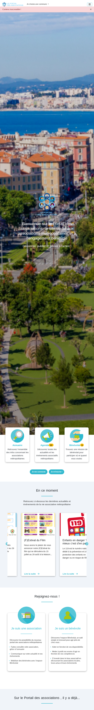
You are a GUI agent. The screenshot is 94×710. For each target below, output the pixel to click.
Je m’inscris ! (56, 472)
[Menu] (89, 4)
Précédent (7, 543)
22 (51, 445)
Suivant (86, 543)
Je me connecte (39, 472)
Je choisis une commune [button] (37, 4)
